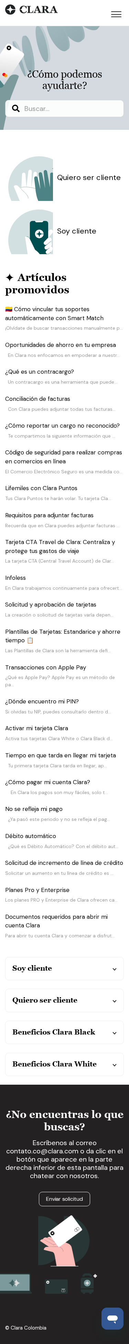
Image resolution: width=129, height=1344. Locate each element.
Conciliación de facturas (37, 399)
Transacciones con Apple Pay (45, 667)
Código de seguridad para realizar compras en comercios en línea (63, 457)
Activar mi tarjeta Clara (36, 728)
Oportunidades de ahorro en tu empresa (60, 345)
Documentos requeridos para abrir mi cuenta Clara (56, 921)
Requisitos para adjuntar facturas (49, 515)
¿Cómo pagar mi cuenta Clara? (47, 782)
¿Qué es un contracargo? (39, 371)
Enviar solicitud (64, 1198)
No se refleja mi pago (34, 809)
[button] (116, 13)
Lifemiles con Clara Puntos (41, 488)
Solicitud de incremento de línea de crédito (64, 863)
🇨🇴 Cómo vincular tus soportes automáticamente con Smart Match (54, 313)
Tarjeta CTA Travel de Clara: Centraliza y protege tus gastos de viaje (60, 546)
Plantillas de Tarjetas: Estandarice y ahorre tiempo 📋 (62, 636)
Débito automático (30, 836)
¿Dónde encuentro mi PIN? (42, 701)
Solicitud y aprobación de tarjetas (50, 604)
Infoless (15, 577)
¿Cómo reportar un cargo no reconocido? (62, 425)
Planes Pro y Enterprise (37, 890)
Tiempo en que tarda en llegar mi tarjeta (60, 755)
